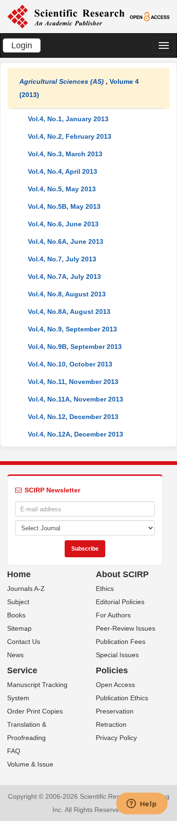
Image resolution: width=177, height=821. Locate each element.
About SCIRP (122, 574)
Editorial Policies (120, 602)
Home (19, 574)
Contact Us (23, 641)
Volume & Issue (30, 764)
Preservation (115, 711)
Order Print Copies (35, 711)
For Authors (113, 615)
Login (21, 45)
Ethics (105, 588)
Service (22, 670)
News (15, 655)
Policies (112, 670)
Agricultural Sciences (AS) (61, 81)
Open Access (115, 684)
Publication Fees (120, 641)
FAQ (13, 751)
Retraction (111, 724)
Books (16, 615)
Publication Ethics (122, 698)
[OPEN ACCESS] (149, 16)
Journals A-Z (26, 588)
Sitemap (19, 628)
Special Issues (117, 655)
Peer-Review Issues (125, 628)
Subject (18, 602)
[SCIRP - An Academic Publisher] (66, 16)
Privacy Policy (116, 737)
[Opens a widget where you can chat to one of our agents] (142, 804)
